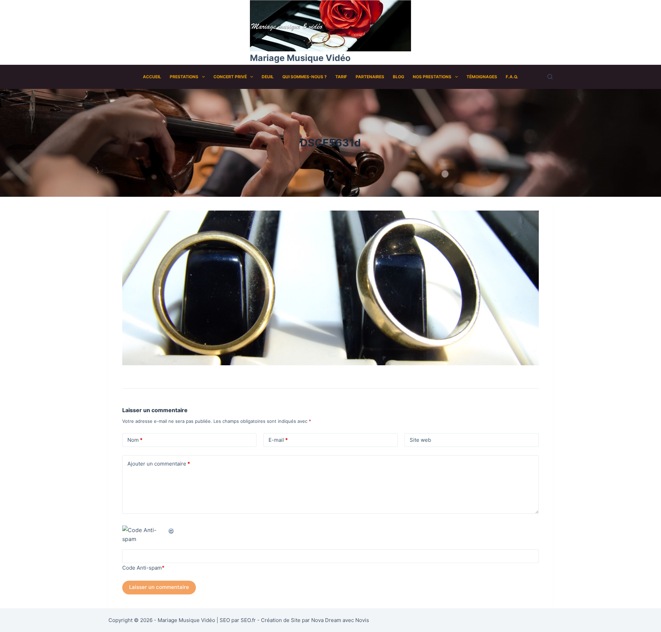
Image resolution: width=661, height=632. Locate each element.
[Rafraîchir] (171, 530)
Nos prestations (432, 76)
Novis (362, 620)
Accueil (152, 76)
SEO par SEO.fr (238, 620)
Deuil (268, 76)
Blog (398, 76)
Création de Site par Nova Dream (301, 620)
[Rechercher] (550, 76)
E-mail (278, 440)
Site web (420, 440)
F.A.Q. (512, 76)
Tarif (341, 76)
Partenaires (370, 76)
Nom (135, 440)
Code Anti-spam (142, 567)
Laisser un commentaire (159, 587)
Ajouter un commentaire (158, 463)
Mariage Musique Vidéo (300, 58)
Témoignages (481, 76)
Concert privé (230, 76)
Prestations (184, 76)
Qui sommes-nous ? (304, 76)
